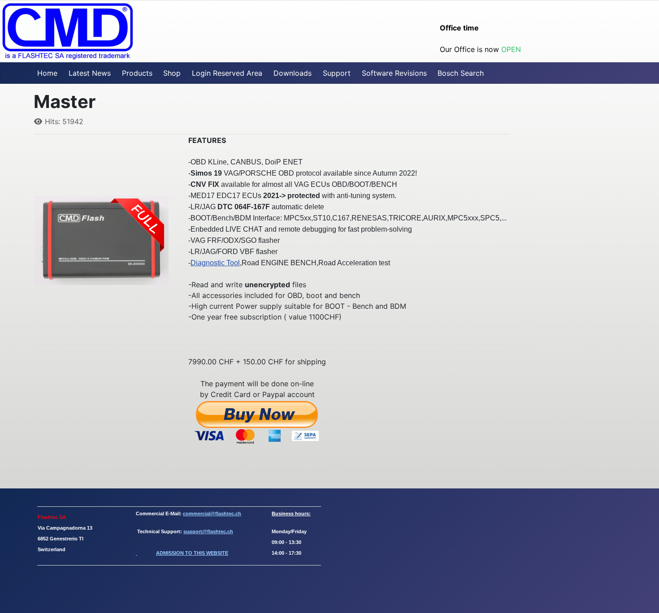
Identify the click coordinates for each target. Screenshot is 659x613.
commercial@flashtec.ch (212, 513)
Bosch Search (461, 73)
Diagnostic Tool (215, 263)
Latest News (90, 73)
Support (337, 73)
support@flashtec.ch (208, 531)
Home (47, 73)
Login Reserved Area (227, 73)
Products (137, 73)
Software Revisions (394, 73)
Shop (172, 73)
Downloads (292, 73)
